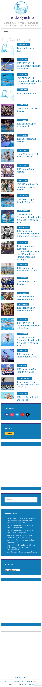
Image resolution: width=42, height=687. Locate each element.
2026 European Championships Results (22, 552)
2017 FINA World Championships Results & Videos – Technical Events (29, 341)
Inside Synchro (21, 17)
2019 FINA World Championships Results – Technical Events (29, 81)
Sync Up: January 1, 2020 (26, 49)
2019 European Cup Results (26, 140)
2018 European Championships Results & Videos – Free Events (29, 233)
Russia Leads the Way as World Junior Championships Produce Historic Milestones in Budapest (21, 520)
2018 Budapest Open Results (27, 283)
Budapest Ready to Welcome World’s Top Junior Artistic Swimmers (21, 536)
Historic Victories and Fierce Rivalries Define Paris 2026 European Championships (21, 547)
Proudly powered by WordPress (17, 681)
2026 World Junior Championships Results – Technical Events (20, 531)
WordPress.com (27, 684)
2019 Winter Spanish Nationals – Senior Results (27, 187)
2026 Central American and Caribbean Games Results (22, 541)
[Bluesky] (17, 414)
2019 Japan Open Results (25, 170)
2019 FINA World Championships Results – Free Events (29, 66)
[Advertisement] (21, 469)
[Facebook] (7, 414)
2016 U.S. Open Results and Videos (28, 398)
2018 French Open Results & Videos (26, 309)
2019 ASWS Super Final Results (28, 110)
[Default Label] (22, 414)
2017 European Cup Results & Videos (26, 370)
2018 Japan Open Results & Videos (25, 298)
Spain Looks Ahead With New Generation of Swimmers (28, 384)
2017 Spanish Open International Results (27, 355)
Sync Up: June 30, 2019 (28, 93)
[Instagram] (12, 414)
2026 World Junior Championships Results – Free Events (20, 526)
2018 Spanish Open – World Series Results (27, 269)
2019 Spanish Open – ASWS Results (27, 125)
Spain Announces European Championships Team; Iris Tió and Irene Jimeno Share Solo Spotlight (28, 253)
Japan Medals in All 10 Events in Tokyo (28, 155)
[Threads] (27, 414)
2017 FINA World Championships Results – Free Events (29, 325)
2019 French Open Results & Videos (26, 200)
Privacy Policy (21, 677)
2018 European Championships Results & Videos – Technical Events (29, 218)
